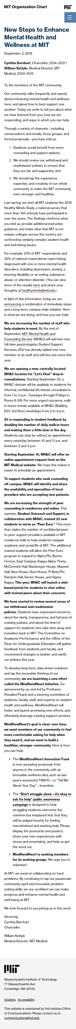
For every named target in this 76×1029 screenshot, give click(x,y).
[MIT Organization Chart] (25, 7)
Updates (10, 1000)
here (36, 285)
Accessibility (26, 1000)
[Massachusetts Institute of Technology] (68, 7)
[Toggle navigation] (69, 17)
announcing (12, 304)
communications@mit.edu (21, 1018)
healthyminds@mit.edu (38, 290)
